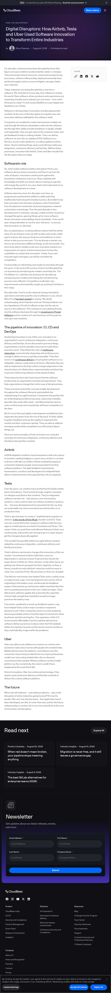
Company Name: (65, 852)
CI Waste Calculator (82, 944)
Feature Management (14, 924)
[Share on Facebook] (86, 76)
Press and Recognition (15, 959)
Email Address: (16, 838)
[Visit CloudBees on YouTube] (17, 899)
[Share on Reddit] (97, 76)
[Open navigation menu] (105, 10)
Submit (55, 870)
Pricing (8, 972)
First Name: (62, 838)
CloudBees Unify (12, 911)
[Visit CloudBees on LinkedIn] (28, 899)
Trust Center (79, 920)
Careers (8, 968)
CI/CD (8, 916)
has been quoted (24, 299)
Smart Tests (10, 929)
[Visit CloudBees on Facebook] (7, 899)
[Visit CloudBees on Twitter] (23, 899)
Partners (9, 964)
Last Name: (15, 852)
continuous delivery (24, 359)
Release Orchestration (15, 933)
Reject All (98, 987)
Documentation (81, 929)
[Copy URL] (75, 76)
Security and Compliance (16, 920)
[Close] (107, 979)
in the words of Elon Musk (25, 519)
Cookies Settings (11, 987)
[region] (55, 984)
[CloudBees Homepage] (14, 891)
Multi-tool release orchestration (47, 924)
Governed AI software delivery (49, 917)
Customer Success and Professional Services (84, 938)
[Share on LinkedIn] (81, 76)
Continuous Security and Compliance (50, 931)
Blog (76, 911)
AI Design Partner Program (85, 916)
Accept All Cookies (79, 987)
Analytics (9, 937)
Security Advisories (82, 924)
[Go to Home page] (11, 10)
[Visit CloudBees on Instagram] (12, 899)
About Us (9, 955)
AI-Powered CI (46, 911)
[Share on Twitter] (92, 76)
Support (77, 933)
